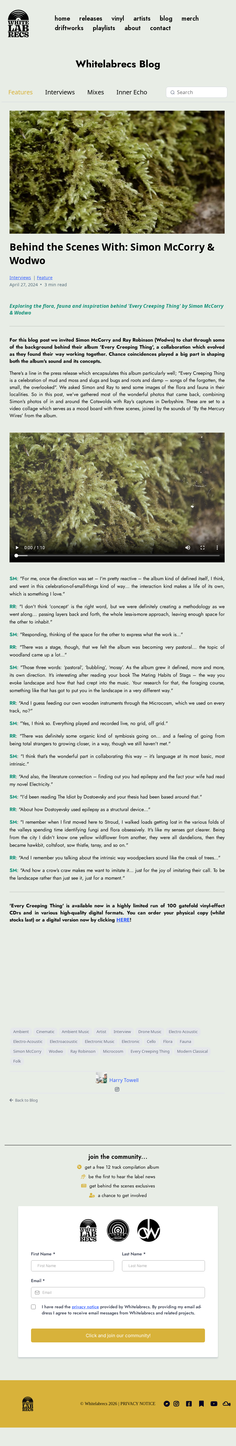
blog (166, 18)
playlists (104, 28)
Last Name (134, 1254)
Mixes (95, 92)
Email (38, 1281)
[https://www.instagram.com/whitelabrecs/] (178, 1404)
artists (142, 18)
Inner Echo (131, 92)
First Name (43, 1254)
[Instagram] (117, 1089)
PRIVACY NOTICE (137, 1403)
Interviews (60, 92)
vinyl (118, 18)
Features (20, 92)
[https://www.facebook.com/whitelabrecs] (190, 1404)
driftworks (69, 28)
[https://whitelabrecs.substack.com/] (203, 1404)
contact (160, 28)
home (62, 18)
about (132, 28)
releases (90, 18)
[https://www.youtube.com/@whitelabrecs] (215, 1404)
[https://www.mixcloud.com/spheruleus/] (228, 1404)
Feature (45, 277)
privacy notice (85, 1307)
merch (190, 18)
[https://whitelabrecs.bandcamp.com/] (165, 1404)
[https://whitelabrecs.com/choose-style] (18, 23)
